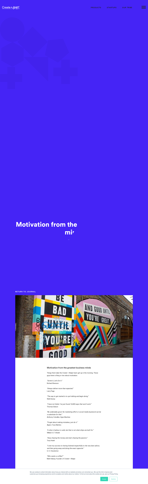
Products (96, 8)
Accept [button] (104, 479)
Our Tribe (127, 8)
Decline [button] (113, 479)
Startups (112, 8)
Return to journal (25, 292)
